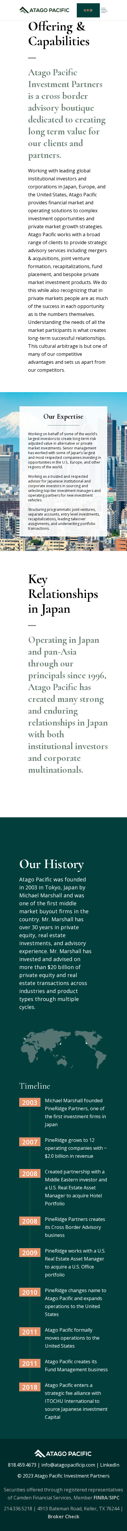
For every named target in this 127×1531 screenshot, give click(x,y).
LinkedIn (109, 1465)
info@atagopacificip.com (68, 1465)
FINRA (101, 1497)
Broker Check (63, 1516)
